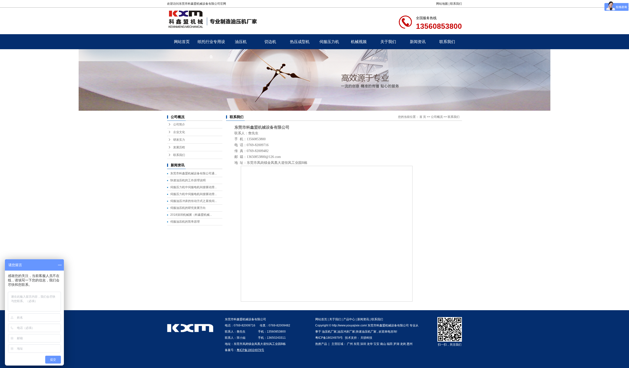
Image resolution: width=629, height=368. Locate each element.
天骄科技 (366, 337)
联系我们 (456, 3)
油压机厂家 (329, 331)
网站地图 (442, 3)
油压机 (241, 42)
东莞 (356, 344)
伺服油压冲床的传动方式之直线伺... (193, 201)
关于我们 (388, 42)
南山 (383, 344)
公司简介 (179, 124)
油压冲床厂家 (346, 331)
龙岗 (403, 344)
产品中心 (349, 319)
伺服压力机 (329, 42)
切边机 (270, 42)
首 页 (422, 117)
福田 (390, 344)
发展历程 (179, 147)
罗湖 (396, 344)
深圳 (363, 344)
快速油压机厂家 (366, 331)
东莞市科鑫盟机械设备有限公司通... (193, 173)
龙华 (370, 344)
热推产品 (321, 344)
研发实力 (179, 139)
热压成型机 (300, 42)
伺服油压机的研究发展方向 (188, 208)
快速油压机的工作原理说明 (188, 180)
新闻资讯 (418, 42)
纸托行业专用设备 (211, 44)
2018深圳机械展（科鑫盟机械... (191, 214)
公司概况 (437, 117)
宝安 (376, 344)
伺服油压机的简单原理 (185, 221)
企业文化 (179, 132)
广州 (350, 344)
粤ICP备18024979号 (329, 337)
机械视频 (359, 42)
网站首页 (182, 42)
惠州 (410, 344)
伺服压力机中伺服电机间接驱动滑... (193, 187)
